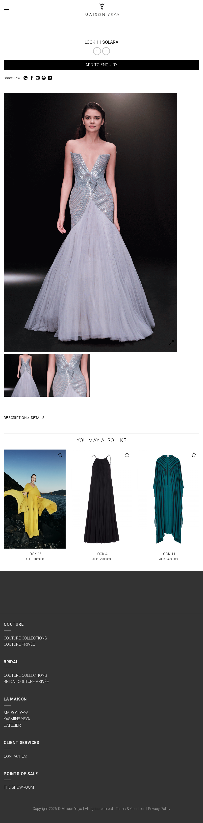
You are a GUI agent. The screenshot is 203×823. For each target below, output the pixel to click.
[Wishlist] (60, 454)
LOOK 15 (35, 554)
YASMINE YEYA (17, 719)
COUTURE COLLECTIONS (25, 638)
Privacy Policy (159, 809)
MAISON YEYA (16, 712)
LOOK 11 (168, 554)
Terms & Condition (130, 809)
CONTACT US (15, 756)
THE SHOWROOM (19, 787)
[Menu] (7, 9)
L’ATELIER (12, 725)
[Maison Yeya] (101, 9)
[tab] (24, 418)
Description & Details (24, 418)
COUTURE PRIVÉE (19, 644)
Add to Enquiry (101, 64)
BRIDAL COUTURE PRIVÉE (26, 681)
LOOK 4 (101, 554)
